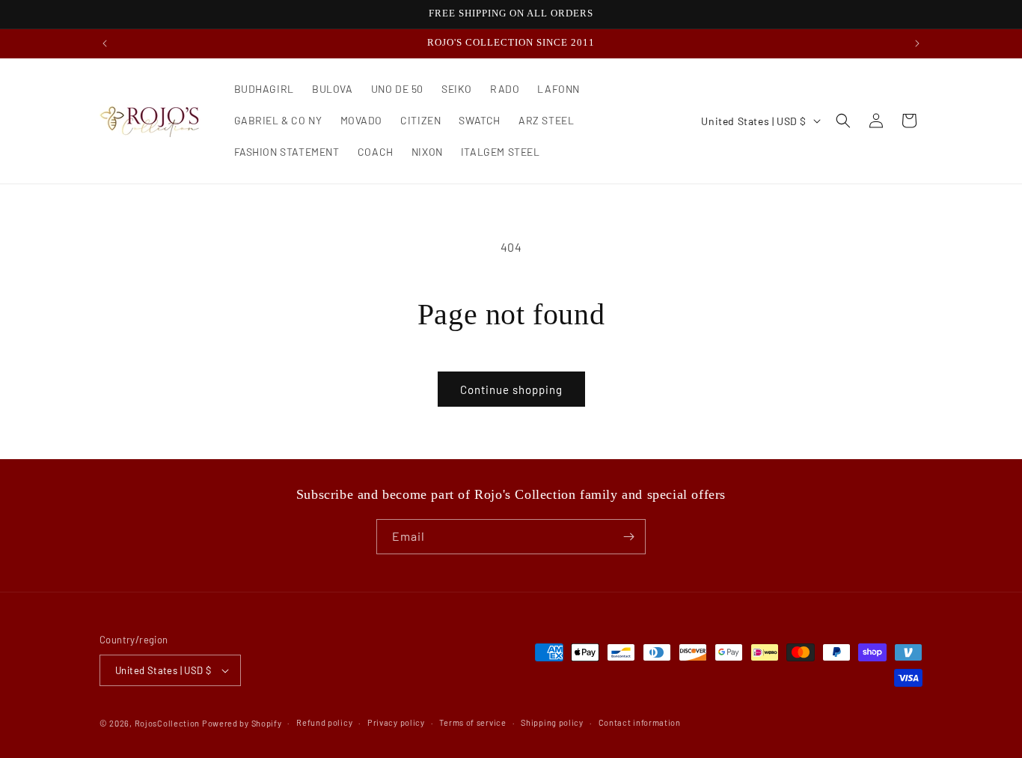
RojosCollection (168, 723)
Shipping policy (552, 722)
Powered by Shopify (242, 723)
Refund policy (324, 722)
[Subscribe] (628, 536)
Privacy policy (396, 722)
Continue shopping (511, 389)
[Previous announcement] (104, 43)
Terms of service (472, 722)
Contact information (640, 722)
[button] (843, 120)
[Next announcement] (917, 43)
